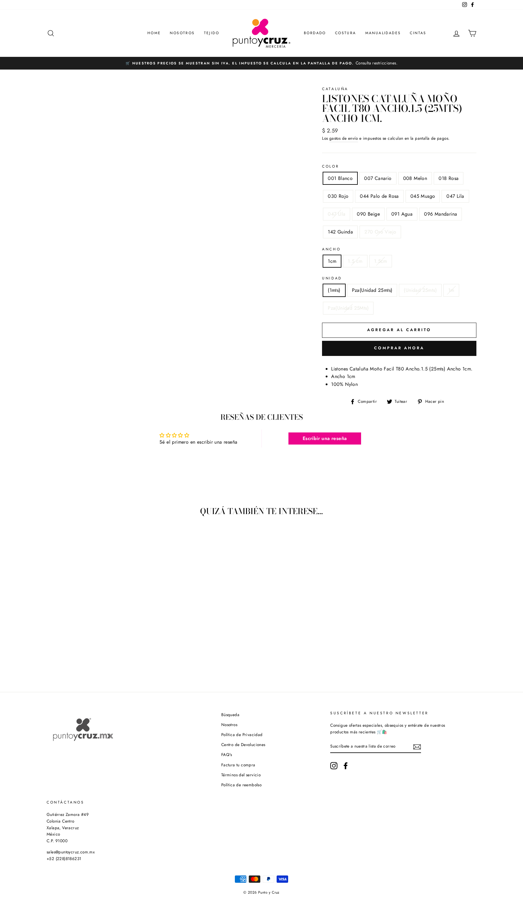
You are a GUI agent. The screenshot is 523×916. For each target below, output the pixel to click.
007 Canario (377, 178)
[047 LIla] (120, 649)
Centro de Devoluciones (243, 745)
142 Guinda (340, 231)
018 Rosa (449, 178)
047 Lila (455, 196)
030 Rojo (338, 196)
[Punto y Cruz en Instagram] (333, 765)
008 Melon (415, 178)
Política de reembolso (241, 785)
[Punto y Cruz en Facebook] (345, 765)
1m (451, 290)
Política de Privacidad (242, 735)
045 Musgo (422, 196)
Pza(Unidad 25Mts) (348, 308)
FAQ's (226, 754)
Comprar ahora (399, 348)
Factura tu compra (238, 765)
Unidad (332, 278)
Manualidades (383, 33)
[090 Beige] (71, 656)
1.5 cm (355, 261)
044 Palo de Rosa (379, 196)
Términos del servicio (241, 775)
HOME (154, 33)
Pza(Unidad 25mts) (372, 290)
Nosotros (182, 33)
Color (330, 166)
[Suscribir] (417, 746)
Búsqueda (230, 715)
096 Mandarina (440, 213)
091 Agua (402, 213)
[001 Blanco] (54, 649)
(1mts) (334, 290)
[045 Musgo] (103, 649)
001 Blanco (340, 178)
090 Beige (368, 213)
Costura (345, 33)
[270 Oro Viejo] (103, 656)
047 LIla (336, 213)
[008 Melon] (71, 649)
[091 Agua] (79, 656)
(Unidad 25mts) (420, 290)
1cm (332, 261)
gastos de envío (343, 138)
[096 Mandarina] (87, 656)
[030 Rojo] (87, 649)
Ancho (331, 249)
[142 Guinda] (95, 656)
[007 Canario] (62, 649)
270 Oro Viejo (380, 231)
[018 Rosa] (79, 649)
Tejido (211, 33)
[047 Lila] (111, 649)
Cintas (418, 33)
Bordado (315, 33)
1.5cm (380, 261)
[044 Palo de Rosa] (95, 649)
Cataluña (335, 89)
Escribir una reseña (325, 438)
